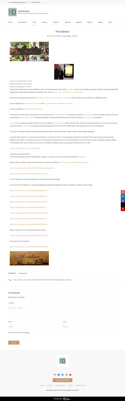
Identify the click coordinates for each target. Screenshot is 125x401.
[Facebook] (62, 374)
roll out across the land (32, 103)
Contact (70, 385)
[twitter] (123, 205)
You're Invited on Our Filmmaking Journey (74, 162)
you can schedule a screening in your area (58, 103)
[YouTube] (70, 374)
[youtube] (123, 209)
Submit (14, 342)
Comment (11, 303)
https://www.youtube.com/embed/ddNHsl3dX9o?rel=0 (28, 235)
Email (64, 321)
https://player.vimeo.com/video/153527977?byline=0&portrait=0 (32, 168)
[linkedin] (123, 196)
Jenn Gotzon (87, 117)
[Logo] (12, 12)
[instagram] (123, 192)
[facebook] (123, 200)
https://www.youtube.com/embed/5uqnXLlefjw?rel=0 (28, 219)
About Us (50, 385)
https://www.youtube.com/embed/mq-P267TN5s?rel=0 (29, 213)
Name (10, 321)
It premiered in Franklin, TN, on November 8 (24, 148)
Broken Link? (80, 385)
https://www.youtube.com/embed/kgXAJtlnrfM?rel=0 (28, 207)
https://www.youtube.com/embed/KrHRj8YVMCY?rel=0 (29, 247)
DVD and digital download (34, 109)
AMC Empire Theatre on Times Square (48, 98)
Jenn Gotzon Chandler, (31, 280)
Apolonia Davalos (26, 117)
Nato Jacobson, (19, 280)
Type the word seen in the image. (18, 332)
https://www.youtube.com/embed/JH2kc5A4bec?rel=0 (28, 196)
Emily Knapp (87, 115)
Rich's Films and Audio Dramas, (55, 280)
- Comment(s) (65, 36)
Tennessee (68, 280)
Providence (81, 157)
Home (42, 385)
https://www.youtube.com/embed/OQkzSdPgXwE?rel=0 (29, 190)
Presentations (60, 385)
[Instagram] (54, 374)
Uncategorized (22, 273)
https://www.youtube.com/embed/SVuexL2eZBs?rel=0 (29, 202)
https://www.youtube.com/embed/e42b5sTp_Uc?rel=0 (28, 174)
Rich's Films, (42, 280)
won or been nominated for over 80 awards (68, 92)
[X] (66, 374)
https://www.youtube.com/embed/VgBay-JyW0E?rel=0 (29, 224)
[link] (62, 359)
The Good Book (59, 123)
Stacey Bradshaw (60, 115)
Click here (66, 98)
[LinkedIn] (58, 374)
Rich (76, 36)
